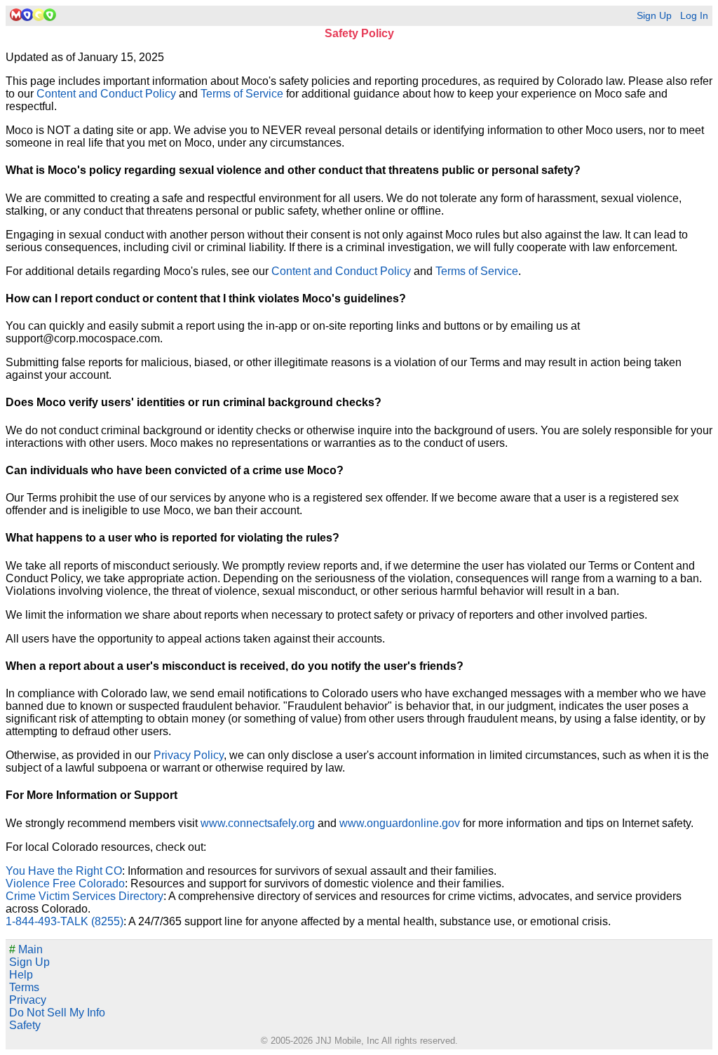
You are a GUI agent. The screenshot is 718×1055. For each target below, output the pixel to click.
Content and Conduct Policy (106, 94)
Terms (24, 987)
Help (21, 975)
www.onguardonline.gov (399, 823)
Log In (694, 16)
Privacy (27, 1000)
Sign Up (654, 16)
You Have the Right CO (64, 871)
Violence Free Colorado (65, 883)
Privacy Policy (189, 755)
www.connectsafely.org (258, 823)
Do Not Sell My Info (57, 1013)
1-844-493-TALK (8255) (64, 921)
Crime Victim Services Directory (84, 896)
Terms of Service (242, 94)
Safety (25, 1025)
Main (26, 949)
